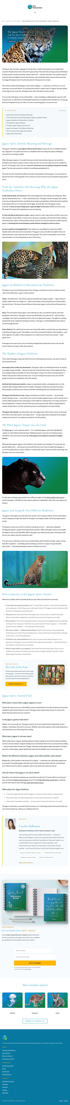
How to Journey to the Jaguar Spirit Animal (19, 131)
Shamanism (9, 21)
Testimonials (5, 1071)
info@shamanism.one (8, 1081)
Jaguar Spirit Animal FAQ (13, 133)
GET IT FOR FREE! (35, 963)
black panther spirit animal (55, 497)
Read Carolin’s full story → (26, 862)
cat (14, 201)
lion (7, 151)
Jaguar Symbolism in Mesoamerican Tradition (20, 120)
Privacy (61, 1101)
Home (3, 21)
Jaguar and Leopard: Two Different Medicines (20, 128)
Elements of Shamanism (9, 1050)
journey (23, 69)
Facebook (5, 1087)
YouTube (4, 1090)
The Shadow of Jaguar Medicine (15, 123)
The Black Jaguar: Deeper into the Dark (18, 125)
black (7, 430)
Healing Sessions (7, 1074)
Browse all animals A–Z (35, 1021)
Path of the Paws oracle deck (48, 780)
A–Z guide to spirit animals (19, 780)
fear (7, 80)
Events (4, 1068)
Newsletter (5, 1093)
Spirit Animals (17, 21)
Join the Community (8, 1066)
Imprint (66, 1101)
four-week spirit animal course (33, 783)
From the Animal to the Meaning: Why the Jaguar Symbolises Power (26, 117)
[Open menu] (35, 12)
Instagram (5, 1084)
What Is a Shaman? (7, 1056)
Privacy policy (28, 969)
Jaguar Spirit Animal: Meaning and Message (19, 115)
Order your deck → (16, 684)
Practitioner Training (8, 1059)
